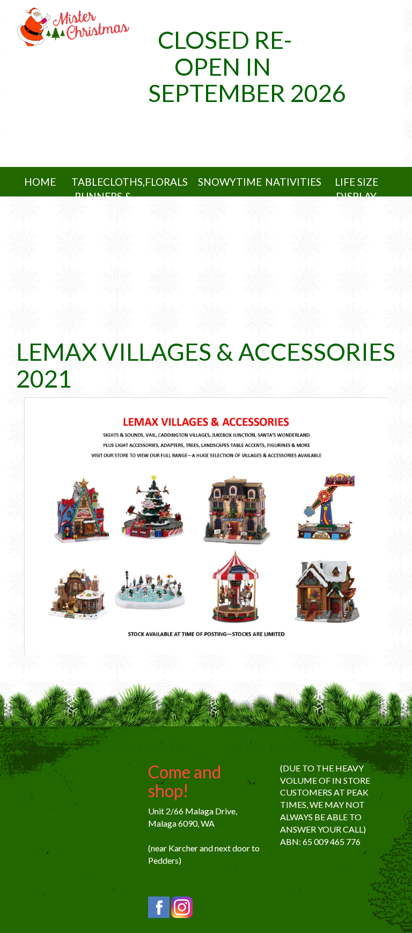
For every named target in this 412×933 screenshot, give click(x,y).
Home (40, 182)
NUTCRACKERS (298, 240)
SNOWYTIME (230, 182)
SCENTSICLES (40, 240)
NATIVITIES (293, 182)
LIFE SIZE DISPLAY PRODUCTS (356, 196)
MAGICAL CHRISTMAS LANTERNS (356, 254)
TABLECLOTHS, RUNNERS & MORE (108, 196)
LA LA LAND (230, 240)
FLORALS (166, 182)
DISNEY (166, 297)
